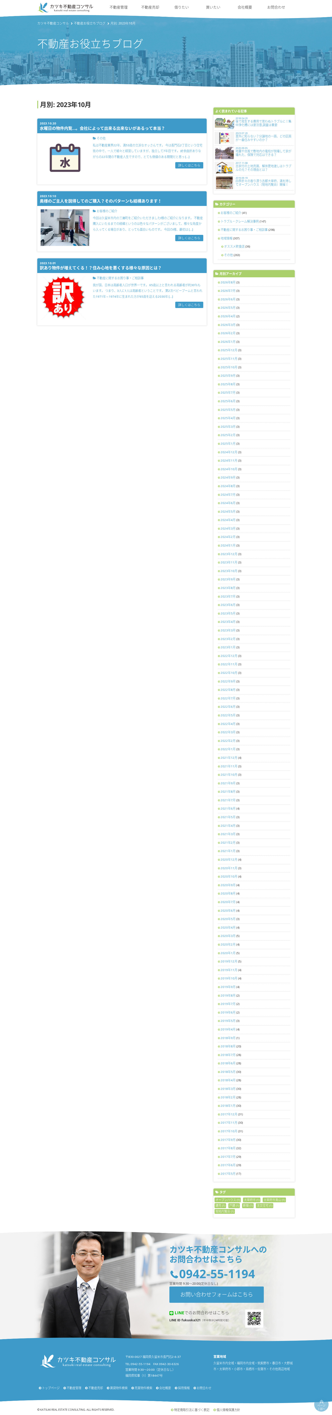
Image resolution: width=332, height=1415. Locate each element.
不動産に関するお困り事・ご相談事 (244, 230)
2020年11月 (229, 868)
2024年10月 (229, 469)
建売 (220, 1205)
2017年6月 (228, 1165)
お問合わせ (276, 7)
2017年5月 (228, 1174)
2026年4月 (228, 316)
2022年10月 (229, 673)
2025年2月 (228, 435)
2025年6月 (228, 401)
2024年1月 (228, 545)
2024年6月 (228, 503)
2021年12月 (229, 758)
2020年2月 (228, 944)
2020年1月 (228, 953)
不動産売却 (150, 7)
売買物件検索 (143, 1388)
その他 (228, 255)
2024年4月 (228, 520)
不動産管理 (119, 7)
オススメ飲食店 (234, 246)
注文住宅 (264, 1205)
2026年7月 (228, 291)
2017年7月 (228, 1157)
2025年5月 (228, 410)
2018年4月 (228, 1080)
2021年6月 (228, 808)
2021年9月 (228, 783)
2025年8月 (228, 384)
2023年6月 (228, 605)
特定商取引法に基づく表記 (191, 1410)
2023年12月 (229, 554)
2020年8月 (228, 893)
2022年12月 (229, 656)
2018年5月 (228, 1072)
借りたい (181, 7)
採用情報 (184, 1388)
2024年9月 (228, 477)
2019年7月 (228, 1004)
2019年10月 (229, 978)
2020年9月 (228, 885)
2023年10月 (229, 571)
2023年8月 (228, 588)
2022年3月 (228, 732)
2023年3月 (228, 630)
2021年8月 (228, 791)
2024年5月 (228, 511)
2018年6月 (228, 1063)
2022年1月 (228, 749)
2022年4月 (228, 724)
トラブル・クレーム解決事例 (240, 221)
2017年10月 (229, 1131)
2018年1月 (228, 1106)
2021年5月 (228, 817)
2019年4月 (228, 1029)
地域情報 (226, 238)
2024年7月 (228, 495)
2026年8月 (228, 282)
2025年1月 (228, 443)
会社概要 (245, 7)
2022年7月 (228, 698)
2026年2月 (228, 333)
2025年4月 (228, 418)
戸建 (234, 1205)
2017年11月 (229, 1123)
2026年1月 (228, 342)
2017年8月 (228, 1148)
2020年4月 (228, 927)
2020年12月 (229, 859)
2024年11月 (229, 460)
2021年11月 (229, 766)
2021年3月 (228, 834)
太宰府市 (252, 1200)
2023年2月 (228, 639)
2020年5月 (228, 919)
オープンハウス (227, 1200)
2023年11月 (229, 562)
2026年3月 (228, 325)
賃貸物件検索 (119, 1388)
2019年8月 (228, 995)
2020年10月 (229, 876)
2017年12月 (229, 1114)
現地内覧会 (224, 1211)
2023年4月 (228, 622)
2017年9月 (228, 1140)
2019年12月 (229, 961)
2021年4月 (228, 826)
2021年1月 (228, 851)
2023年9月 (228, 579)
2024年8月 (228, 486)
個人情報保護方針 (228, 1410)
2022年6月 (228, 707)
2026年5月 (228, 308)
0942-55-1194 (217, 1274)
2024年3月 (228, 528)
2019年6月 (228, 1012)
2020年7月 (228, 902)
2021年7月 (228, 800)
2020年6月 (228, 910)
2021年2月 (228, 843)
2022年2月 (228, 741)
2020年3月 (228, 936)
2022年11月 (229, 664)
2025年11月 (229, 359)
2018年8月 (228, 1046)
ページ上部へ (321, 1407)
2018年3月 (228, 1089)
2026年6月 (228, 299)
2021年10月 (229, 775)
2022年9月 (228, 681)
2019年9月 (228, 987)
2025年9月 (228, 376)
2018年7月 (228, 1055)
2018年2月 (228, 1097)
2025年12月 (229, 350)
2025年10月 (229, 367)
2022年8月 (228, 690)
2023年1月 (228, 647)
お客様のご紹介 (231, 213)
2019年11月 (229, 970)
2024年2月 (228, 537)
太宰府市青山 (274, 1200)
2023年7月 (228, 596)
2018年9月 (228, 1038)
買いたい (213, 7)
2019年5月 (228, 1021)
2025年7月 (228, 392)
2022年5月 (228, 715)
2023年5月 (228, 613)
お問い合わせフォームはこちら (216, 1294)
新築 (248, 1205)
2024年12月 (229, 452)
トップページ (51, 1388)
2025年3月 (228, 427)
